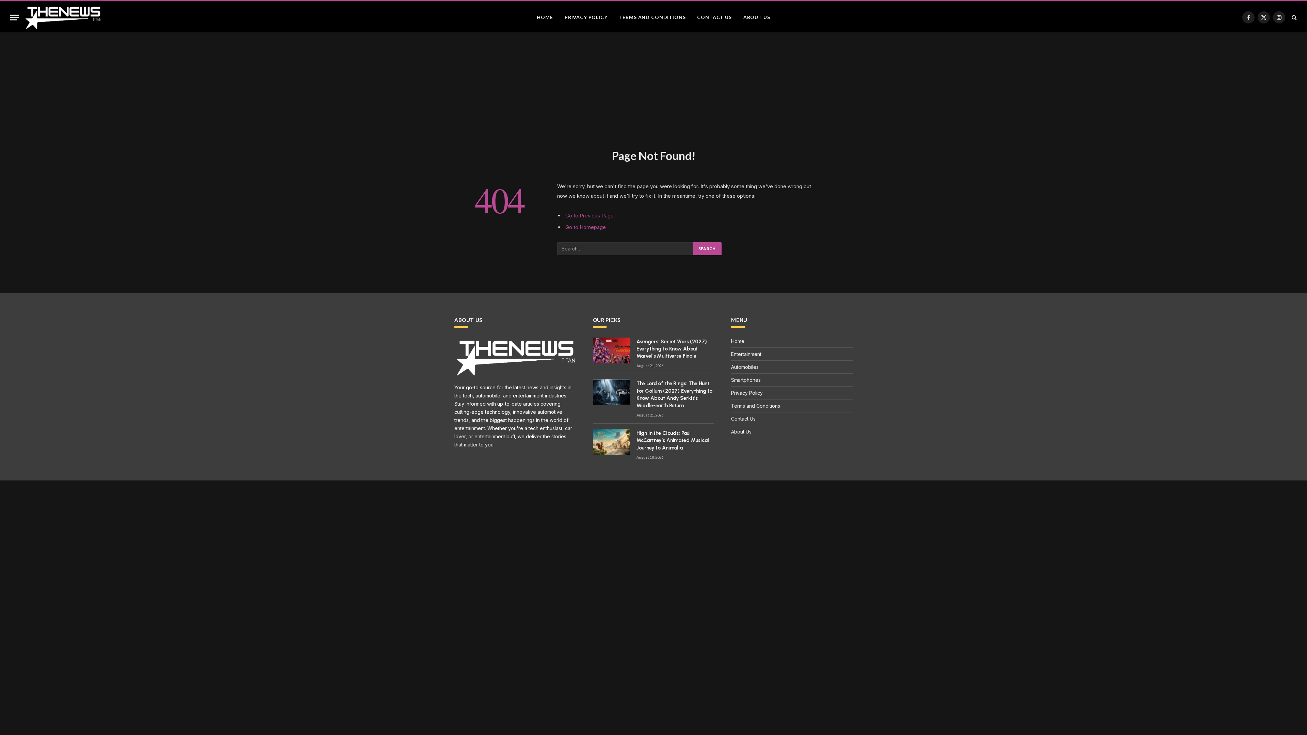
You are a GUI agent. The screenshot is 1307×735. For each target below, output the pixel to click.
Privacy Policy (586, 17)
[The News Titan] (63, 17)
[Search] (1293, 17)
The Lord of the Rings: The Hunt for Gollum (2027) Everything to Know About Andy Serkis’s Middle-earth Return (674, 394)
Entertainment (746, 354)
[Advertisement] (653, 97)
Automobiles (745, 367)
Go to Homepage (585, 227)
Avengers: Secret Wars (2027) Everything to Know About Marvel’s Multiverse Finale (671, 349)
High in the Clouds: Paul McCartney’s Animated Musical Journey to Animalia (672, 440)
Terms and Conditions (652, 17)
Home (545, 17)
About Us (756, 17)
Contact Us (714, 17)
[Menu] (14, 17)
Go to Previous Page (589, 215)
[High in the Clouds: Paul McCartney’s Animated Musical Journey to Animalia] (611, 442)
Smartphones (746, 380)
